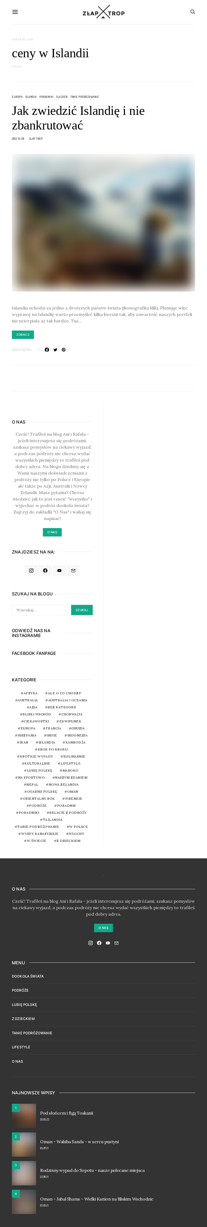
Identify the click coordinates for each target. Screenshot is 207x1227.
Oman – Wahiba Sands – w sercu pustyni (79, 1141)
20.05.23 (44, 1119)
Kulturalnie (37, 763)
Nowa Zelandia (64, 784)
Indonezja (77, 735)
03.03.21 (44, 1205)
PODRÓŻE (20, 990)
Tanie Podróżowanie (84, 96)
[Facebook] (45, 570)
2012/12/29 (18, 138)
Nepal (32, 784)
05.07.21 (44, 1148)
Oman (72, 791)
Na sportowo (31, 777)
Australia (28, 700)
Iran (24, 742)
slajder (62, 96)
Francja (53, 728)
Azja (33, 707)
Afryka (31, 693)
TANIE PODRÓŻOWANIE (32, 1033)
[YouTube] (59, 570)
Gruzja (78, 728)
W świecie (37, 841)
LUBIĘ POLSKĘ (24, 1004)
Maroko (70, 770)
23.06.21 (44, 1176)
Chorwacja (72, 714)
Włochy (76, 834)
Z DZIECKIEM (69, 841)
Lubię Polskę (39, 770)
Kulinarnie (74, 756)
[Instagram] (31, 570)
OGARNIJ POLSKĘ (42, 791)
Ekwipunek (70, 721)
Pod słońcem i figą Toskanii (66, 1113)
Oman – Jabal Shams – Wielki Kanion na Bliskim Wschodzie (96, 1199)
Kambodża (75, 742)
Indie (52, 735)
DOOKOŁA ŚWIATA (28, 976)
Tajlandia (53, 820)
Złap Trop (36, 138)
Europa (17, 96)
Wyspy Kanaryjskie (40, 834)
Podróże (38, 805)
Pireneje (73, 798)
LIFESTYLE (21, 1047)
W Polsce (78, 827)
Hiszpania (27, 735)
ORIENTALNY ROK (39, 798)
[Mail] (73, 570)
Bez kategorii (62, 707)
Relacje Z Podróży (68, 813)
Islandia (31, 96)
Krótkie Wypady (36, 756)
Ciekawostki (36, 721)
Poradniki (46, 96)
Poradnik (66, 805)
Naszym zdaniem (71, 777)
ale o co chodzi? (65, 693)
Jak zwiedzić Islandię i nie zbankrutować (78, 117)
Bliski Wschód (37, 714)
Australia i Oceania (68, 700)
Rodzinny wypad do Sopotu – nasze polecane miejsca (92, 1170)
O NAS (17, 1061)
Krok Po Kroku (53, 749)
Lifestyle (71, 763)
